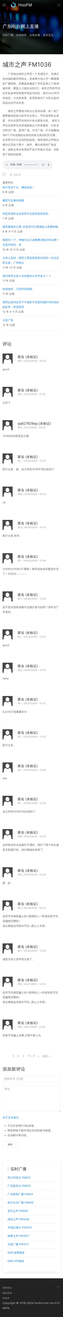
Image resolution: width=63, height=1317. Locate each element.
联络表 (6, 1298)
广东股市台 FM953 (19, 1185)
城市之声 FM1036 (18, 1219)
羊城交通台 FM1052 (20, 1227)
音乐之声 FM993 (18, 1211)
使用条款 (7, 1287)
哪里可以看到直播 (13, 200)
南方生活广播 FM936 (20, 1202)
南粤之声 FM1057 (18, 1235)
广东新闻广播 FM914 (20, 1194)
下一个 (31, 1056)
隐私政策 (7, 1292)
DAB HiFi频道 (16, 1261)
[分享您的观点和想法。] (4, 174)
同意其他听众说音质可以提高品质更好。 (27, 213)
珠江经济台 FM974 (19, 1177)
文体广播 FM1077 (18, 1244)
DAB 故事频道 (16, 1252)
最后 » (46, 1056)
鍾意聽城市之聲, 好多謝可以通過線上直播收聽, (30, 226)
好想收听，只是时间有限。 (19, 289)
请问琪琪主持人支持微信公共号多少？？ (27, 276)
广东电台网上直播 (21, 26)
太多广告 (8, 320)
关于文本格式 (11, 1117)
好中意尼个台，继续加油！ (19, 187)
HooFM (25, 5)
